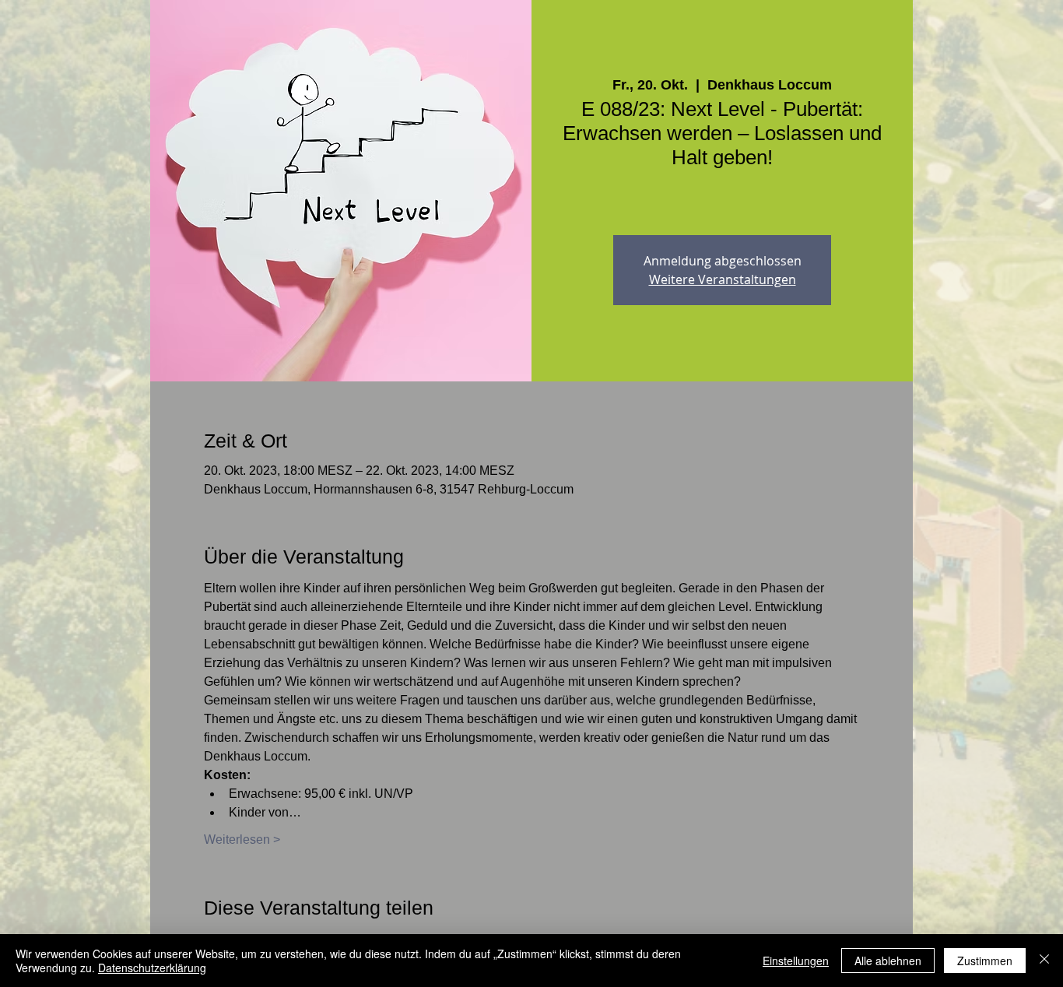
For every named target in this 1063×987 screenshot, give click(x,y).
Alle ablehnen (887, 960)
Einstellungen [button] (796, 960)
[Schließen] (1044, 961)
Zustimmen (984, 960)
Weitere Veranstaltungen (722, 279)
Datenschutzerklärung (152, 967)
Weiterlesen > (242, 839)
